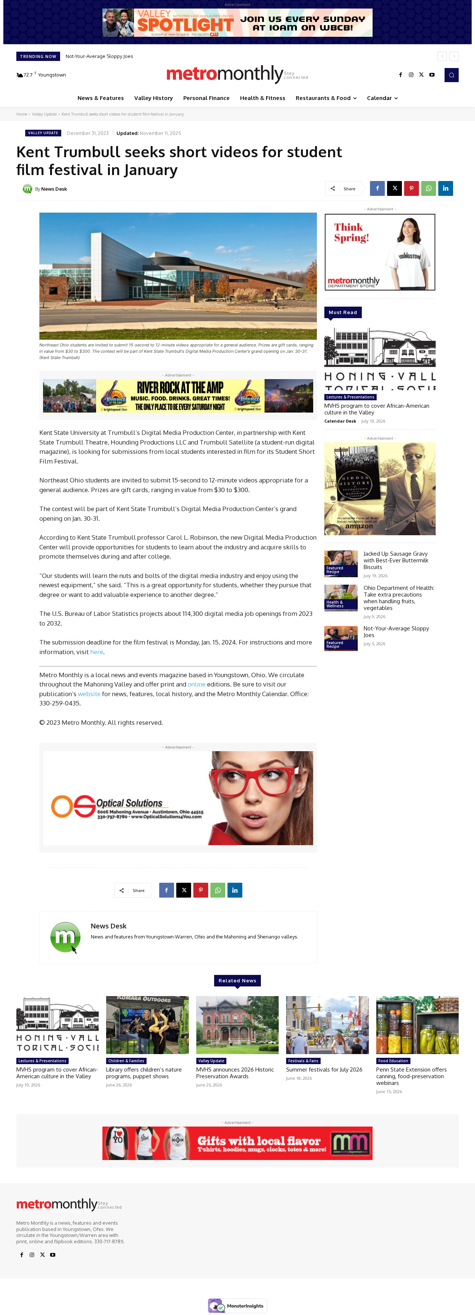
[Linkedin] (445, 188)
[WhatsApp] (428, 188)
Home (21, 114)
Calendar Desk (340, 421)
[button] (452, 75)
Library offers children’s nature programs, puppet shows (144, 1073)
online (197, 684)
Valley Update (44, 114)
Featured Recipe (335, 569)
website (89, 694)
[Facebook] (401, 75)
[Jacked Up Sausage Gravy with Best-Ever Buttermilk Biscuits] (341, 563)
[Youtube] (432, 75)
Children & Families (126, 1060)
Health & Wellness (335, 604)
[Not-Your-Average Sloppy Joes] (341, 638)
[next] (454, 56)
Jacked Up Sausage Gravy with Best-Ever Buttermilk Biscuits (396, 560)
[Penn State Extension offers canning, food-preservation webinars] (417, 1025)
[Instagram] (411, 75)
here (96, 652)
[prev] (442, 56)
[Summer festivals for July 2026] (327, 1025)
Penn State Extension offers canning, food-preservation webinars (411, 1076)
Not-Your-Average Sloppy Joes (99, 56)
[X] (421, 75)
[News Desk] (28, 188)
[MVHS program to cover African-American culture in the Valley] (380, 359)
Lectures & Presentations (350, 397)
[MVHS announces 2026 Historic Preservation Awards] (237, 1025)
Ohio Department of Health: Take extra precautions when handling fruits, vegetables (399, 597)
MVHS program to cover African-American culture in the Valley (376, 409)
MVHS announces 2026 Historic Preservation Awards (235, 1073)
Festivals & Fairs (303, 1060)
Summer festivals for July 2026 (324, 1069)
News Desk (54, 189)
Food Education (393, 1060)
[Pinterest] (411, 188)
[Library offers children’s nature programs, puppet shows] (147, 1025)
